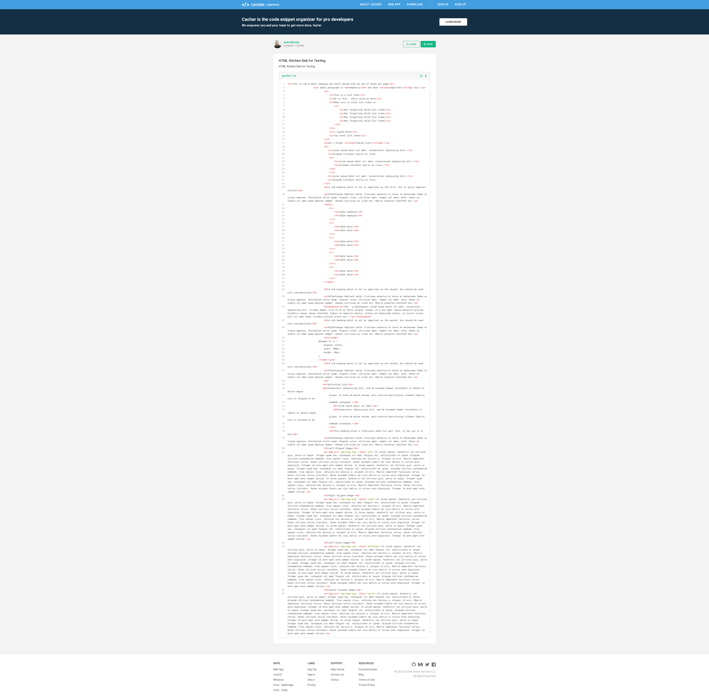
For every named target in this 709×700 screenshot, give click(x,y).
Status (335, 679)
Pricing (312, 685)
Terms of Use (367, 679)
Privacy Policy (367, 685)
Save (428, 44)
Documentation (368, 669)
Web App (394, 4)
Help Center (338, 669)
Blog (361, 674)
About (311, 679)
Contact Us (337, 674)
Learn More (453, 22)
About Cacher (371, 4)
